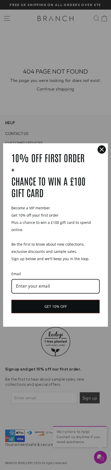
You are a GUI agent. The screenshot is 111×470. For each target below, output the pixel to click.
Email (16, 273)
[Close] (102, 149)
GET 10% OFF (55, 306)
